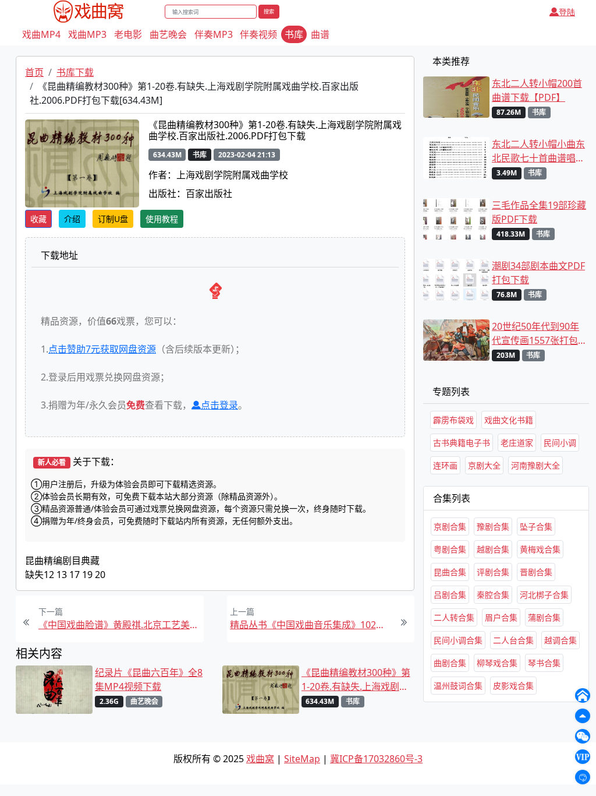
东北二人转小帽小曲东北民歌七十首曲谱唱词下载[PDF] (538, 151)
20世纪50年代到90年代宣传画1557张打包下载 (535, 333)
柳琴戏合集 (497, 662)
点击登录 (219, 405)
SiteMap (302, 758)
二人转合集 (454, 617)
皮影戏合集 (513, 685)
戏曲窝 (260, 758)
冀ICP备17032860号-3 (376, 758)
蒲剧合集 (544, 617)
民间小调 (560, 442)
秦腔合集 (493, 594)
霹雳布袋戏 (453, 419)
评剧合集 (493, 571)
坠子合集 (536, 526)
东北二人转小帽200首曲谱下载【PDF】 (537, 90)
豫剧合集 (493, 526)
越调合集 (560, 640)
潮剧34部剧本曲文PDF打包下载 (538, 272)
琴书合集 (544, 662)
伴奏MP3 (213, 34)
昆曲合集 (450, 571)
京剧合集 (450, 526)
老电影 (128, 34)
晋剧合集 (536, 571)
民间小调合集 (458, 640)
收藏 (38, 218)
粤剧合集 (450, 549)
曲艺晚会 (168, 34)
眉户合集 (501, 617)
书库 (294, 34)
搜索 (269, 11)
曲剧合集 (450, 662)
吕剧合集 (450, 594)
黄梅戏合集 (540, 549)
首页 (34, 72)
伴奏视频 (258, 34)
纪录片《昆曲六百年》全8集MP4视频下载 (149, 679)
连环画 (445, 465)
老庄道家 (517, 442)
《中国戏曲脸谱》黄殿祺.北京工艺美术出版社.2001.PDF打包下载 (119, 624)
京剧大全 (484, 465)
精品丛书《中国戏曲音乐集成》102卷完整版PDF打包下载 (311, 624)
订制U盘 (113, 218)
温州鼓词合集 (458, 685)
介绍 (72, 218)
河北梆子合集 (544, 594)
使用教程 (162, 218)
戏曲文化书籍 (508, 419)
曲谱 (320, 34)
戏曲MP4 (41, 34)
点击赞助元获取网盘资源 (102, 349)
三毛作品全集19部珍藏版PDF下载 (539, 212)
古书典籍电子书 (461, 442)
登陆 (567, 11)
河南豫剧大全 (535, 465)
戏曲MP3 (87, 34)
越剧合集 (493, 549)
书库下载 (75, 72)
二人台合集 (513, 640)
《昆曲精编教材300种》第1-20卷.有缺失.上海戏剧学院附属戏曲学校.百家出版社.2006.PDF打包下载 (355, 679)
